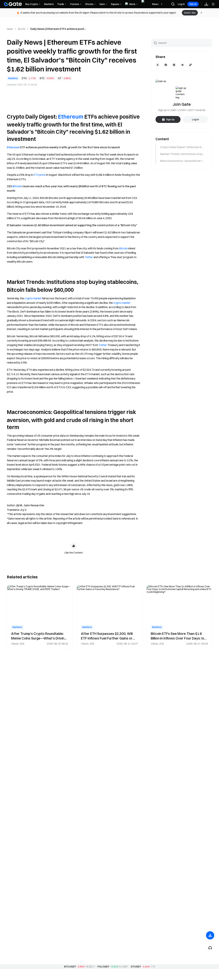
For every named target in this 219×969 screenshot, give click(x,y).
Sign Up (193, 4)
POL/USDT (104, 966)
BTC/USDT (70, 966)
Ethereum (70, 116)
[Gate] (13, 4)
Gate (10, 29)
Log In (181, 4)
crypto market (33, 298)
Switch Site (190, 12)
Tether (89, 257)
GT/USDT (136, 966)
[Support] (210, 948)
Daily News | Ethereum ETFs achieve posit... (58, 29)
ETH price (40, 174)
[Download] (210, 935)
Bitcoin (17, 186)
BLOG (21, 29)
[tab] (181, 147)
